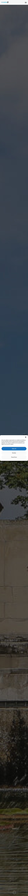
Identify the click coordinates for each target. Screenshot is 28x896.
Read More (14, 457)
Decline (14, 453)
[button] (25, 437)
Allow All (14, 448)
